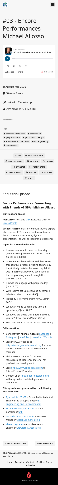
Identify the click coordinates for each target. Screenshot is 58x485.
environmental (12, 141)
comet (26, 141)
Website (48, 337)
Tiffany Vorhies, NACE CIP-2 (21, 408)
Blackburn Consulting (28, 419)
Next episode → (45, 443)
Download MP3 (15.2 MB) (20, 109)
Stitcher (48, 172)
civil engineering (41, 141)
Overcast (20, 167)
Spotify (32, 172)
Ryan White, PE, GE (16, 397)
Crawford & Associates (29, 427)
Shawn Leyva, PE (15, 424)
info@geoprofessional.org (35, 375)
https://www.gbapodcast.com (27, 367)
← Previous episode (15, 443)
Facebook (44, 333)
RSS (19, 155)
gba (42, 137)
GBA (28, 219)
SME (21, 411)
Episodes (19, 462)
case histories (11, 145)
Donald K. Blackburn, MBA (20, 416)
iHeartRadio (15, 172)
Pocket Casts (39, 167)
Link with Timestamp (19, 102)
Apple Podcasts (35, 155)
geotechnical (35, 133)
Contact (30, 462)
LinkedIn (36, 337)
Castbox (34, 161)
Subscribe (30, 465)
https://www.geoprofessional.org (23, 345)
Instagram (11, 337)
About (10, 462)
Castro (49, 161)
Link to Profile (10, 222)
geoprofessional (13, 137)
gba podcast (30, 137)
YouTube (24, 337)
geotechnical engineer (15, 133)
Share (31, 178)
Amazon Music (15, 161)
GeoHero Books (44, 462)
